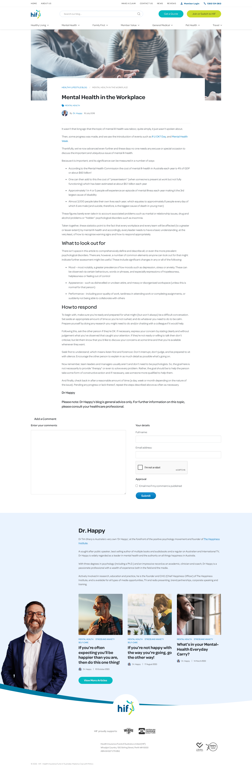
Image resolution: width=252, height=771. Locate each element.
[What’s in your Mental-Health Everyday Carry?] (199, 614)
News (160, 3)
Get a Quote (171, 13)
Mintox (90, 763)
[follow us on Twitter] (35, 747)
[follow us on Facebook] (32, 747)
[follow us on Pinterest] (43, 747)
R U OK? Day (159, 136)
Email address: (144, 447)
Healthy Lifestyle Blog (74, 87)
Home (34, 3)
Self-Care (83, 642)
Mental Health (72, 105)
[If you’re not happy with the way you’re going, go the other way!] (150, 614)
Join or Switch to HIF (204, 13)
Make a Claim (129, 3)
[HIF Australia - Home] (37, 13)
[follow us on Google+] (40, 747)
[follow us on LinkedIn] (46, 747)
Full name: (141, 432)
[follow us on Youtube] (48, 747)
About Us (46, 3)
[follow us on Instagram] (37, 747)
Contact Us (146, 3)
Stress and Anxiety (105, 639)
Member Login (191, 3)
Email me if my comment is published (160, 486)
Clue (81, 763)
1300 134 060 (214, 3)
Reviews (171, 3)
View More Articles (95, 680)
